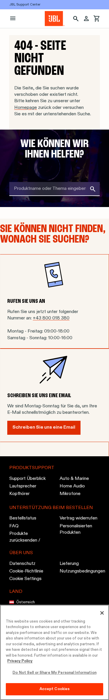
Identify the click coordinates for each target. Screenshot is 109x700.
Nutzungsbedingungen (82, 571)
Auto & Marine (74, 478)
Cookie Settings (25, 579)
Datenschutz (22, 563)
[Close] (102, 613)
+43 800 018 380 (51, 318)
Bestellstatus (22, 518)
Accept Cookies (55, 689)
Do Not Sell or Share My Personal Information (54, 673)
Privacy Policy (20, 661)
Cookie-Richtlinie (26, 571)
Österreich (25, 602)
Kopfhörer (19, 494)
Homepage (25, 107)
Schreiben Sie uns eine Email (43, 427)
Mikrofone (70, 494)
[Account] (86, 19)
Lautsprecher (22, 486)
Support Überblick (27, 478)
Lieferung (69, 563)
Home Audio (72, 486)
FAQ (14, 526)
